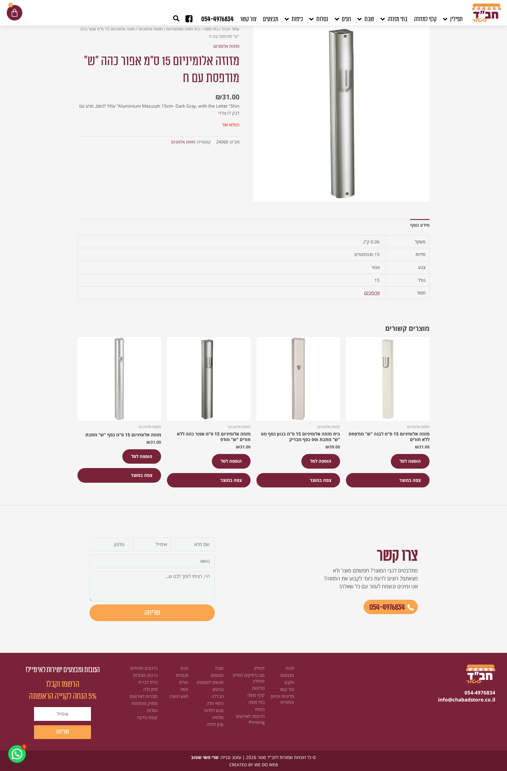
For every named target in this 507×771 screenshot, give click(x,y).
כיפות (260, 709)
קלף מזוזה (256, 695)
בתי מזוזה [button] (398, 19)
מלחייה (218, 717)
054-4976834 (217, 19)
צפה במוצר (410, 480)
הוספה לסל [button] (410, 461)
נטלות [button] (322, 19)
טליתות (258, 688)
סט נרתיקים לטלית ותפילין (249, 678)
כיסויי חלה (215, 703)
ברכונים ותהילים (144, 668)
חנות (289, 668)
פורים (183, 682)
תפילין (259, 668)
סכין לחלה (215, 724)
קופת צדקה (147, 717)
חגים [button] (346, 19)
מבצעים (270, 19)
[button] (176, 18)
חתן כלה (150, 689)
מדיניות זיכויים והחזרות (282, 699)
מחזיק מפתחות (144, 703)
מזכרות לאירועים (144, 696)
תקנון (289, 682)
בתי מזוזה (210, 29)
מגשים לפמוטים (210, 682)
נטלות (152, 710)
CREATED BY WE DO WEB (253, 764)
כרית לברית (148, 682)
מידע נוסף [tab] (420, 225)
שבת (219, 668)
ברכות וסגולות (145, 675)
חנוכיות (182, 675)
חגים (184, 668)
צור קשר (248, 19)
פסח (184, 689)
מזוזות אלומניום (150, 29)
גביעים (218, 689)
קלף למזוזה (425, 19)
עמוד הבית (230, 29)
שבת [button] (369, 19)
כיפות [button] (297, 19)
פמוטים (217, 675)
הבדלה (218, 696)
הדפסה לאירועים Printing (250, 719)
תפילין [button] (456, 19)
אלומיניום (372, 293)
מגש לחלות (214, 710)
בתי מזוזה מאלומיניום (183, 29)
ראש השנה (178, 696)
